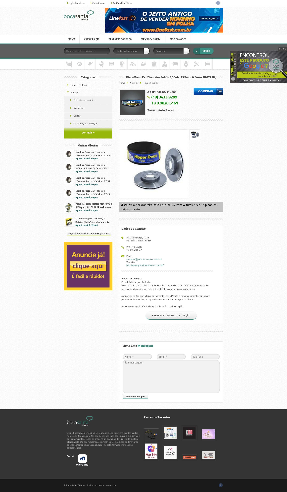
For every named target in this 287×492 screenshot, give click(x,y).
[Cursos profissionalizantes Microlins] (77, 464)
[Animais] (79, 64)
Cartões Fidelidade (122, 3)
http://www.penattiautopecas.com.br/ (145, 265)
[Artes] (90, 64)
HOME (71, 39)
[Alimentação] (69, 64)
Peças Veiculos (151, 83)
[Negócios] (164, 64)
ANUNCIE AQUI (91, 39)
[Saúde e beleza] (186, 64)
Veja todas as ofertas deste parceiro (89, 233)
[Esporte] (133, 64)
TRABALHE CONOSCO (120, 39)
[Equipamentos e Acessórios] (122, 64)
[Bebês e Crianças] (101, 64)
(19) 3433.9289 (164, 97)
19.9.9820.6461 (164, 103)
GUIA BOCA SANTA (151, 39)
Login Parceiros (76, 3)
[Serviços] (196, 64)
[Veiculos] (207, 64)
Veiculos (134, 83)
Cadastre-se (98, 3)
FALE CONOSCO (178, 39)
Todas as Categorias (80, 85)
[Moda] (154, 64)
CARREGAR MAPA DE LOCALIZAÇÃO (171, 315)
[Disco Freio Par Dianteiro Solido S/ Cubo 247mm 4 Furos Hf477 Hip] (132, 102)
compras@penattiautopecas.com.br (144, 259)
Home (122, 83)
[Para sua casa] (175, 64)
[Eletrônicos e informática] (111, 64)
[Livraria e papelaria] (143, 64)
